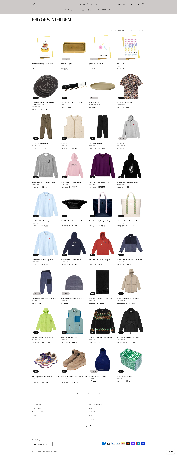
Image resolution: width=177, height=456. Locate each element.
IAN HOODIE (121, 143)
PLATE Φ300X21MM (95, 103)
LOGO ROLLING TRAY (67, 64)
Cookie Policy (36, 404)
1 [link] (77, 393)
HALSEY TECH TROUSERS (40, 143)
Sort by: (113, 30)
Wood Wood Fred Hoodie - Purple (71, 182)
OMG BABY (120, 64)
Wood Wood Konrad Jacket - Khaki (128, 298)
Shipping (92, 408)
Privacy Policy (36, 408)
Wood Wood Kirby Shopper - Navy (99, 221)
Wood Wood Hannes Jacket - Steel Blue (129, 260)
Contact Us (36, 415)
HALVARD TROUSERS (95, 143)
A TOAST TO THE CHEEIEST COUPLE (43, 64)
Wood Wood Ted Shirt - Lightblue (42, 221)
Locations (92, 419)
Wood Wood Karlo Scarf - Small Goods (101, 298)
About (91, 415)
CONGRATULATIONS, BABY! (97, 64)
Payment (92, 412)
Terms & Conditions (38, 412)
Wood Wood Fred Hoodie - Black (127, 182)
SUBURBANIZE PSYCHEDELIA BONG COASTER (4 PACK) (43, 103)
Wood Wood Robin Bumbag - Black (71, 221)
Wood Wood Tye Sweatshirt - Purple (100, 182)
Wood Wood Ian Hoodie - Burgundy (100, 260)
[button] (34, 4)
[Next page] (99, 393)
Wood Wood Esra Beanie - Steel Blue (72, 298)
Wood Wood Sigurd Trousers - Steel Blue (45, 298)
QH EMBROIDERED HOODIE (97, 376)
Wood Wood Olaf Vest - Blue (69, 337)
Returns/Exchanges (95, 404)
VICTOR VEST (65, 143)
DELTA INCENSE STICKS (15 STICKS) (72, 103)
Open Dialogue (41, 451)
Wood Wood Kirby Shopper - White (128, 221)
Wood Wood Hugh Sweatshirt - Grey (43, 182)
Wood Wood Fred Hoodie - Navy (71, 260)
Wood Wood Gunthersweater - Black (100, 337)
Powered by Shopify (51, 451)
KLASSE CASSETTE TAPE (124, 376)
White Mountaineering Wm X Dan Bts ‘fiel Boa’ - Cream (74, 377)
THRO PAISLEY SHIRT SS (124, 103)
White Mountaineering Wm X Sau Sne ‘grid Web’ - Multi (45, 377)
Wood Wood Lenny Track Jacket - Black (129, 337)
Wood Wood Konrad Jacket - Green (43, 337)
